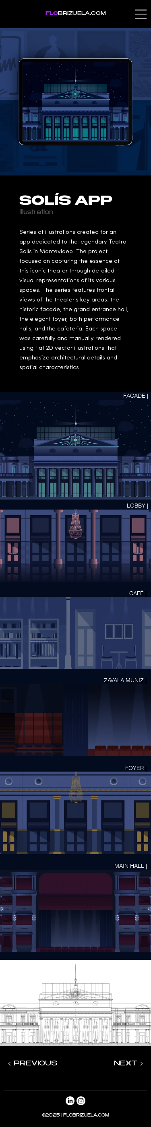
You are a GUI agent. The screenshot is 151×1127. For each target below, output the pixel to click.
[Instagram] (81, 1100)
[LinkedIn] (70, 1100)
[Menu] (141, 14)
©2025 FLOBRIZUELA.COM (75, 1116)
